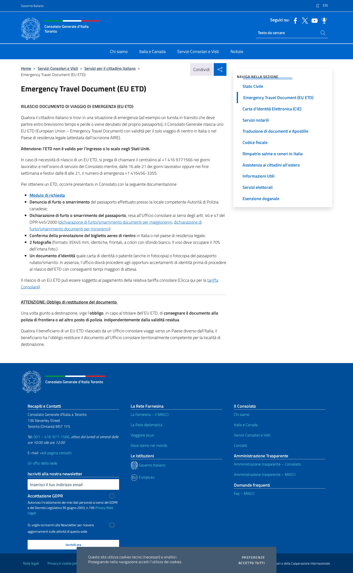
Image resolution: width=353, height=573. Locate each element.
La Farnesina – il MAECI (150, 414)
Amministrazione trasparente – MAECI (265, 474)
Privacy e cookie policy (64, 563)
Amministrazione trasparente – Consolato (267, 464)
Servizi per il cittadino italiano (110, 68)
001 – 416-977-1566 (51, 437)
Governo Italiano (32, 5)
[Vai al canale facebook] (294, 20)
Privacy (100, 507)
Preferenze (253, 557)
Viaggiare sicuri (142, 435)
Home (26, 68)
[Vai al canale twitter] (304, 20)
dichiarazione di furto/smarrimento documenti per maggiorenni (115, 222)
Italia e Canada (246, 425)
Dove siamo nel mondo (149, 445)
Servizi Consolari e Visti (58, 68)
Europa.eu (146, 477)
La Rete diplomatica (146, 425)
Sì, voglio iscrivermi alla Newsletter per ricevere (61, 525)
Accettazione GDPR (45, 496)
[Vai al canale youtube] (313, 20)
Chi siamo (241, 414)
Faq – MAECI (244, 493)
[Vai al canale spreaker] (323, 20)
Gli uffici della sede (42, 463)
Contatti (240, 445)
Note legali (31, 563)
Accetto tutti (251, 563)
